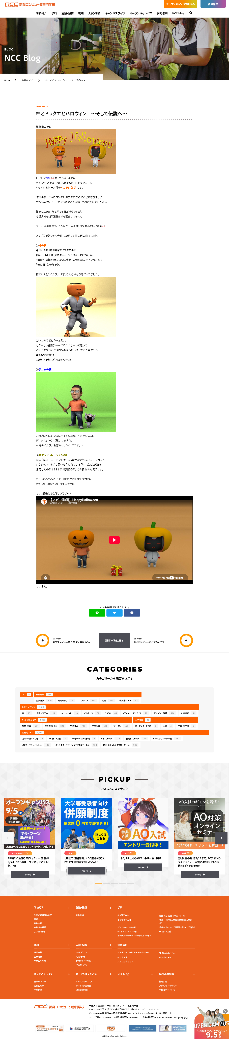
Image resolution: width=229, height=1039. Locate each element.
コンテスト (87, 700)
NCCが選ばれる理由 (43, 914)
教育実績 (43, 694)
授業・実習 (30, 725)
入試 (167, 725)
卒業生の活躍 (40, 960)
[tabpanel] (30, 838)
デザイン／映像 (164, 713)
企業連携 (43, 700)
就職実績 (38, 952)
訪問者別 (162, 13)
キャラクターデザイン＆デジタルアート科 (76, 744)
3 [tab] (114, 883)
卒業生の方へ (165, 957)
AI (26, 713)
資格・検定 (65, 700)
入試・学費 (94, 13)
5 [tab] (130, 883)
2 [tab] (106, 883)
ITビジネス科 (57, 738)
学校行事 (99, 725)
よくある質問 (39, 931)
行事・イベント (40, 981)
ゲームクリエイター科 (127, 927)
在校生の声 (39, 985)
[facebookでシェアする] (132, 613)
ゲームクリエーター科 (166, 738)
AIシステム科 (110, 738)
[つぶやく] (114, 613)
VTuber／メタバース (135, 713)
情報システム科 (136, 738)
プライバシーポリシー (168, 985)
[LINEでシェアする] (97, 613)
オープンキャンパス (141, 13)
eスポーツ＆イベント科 (35, 744)
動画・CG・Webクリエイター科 (172, 915)
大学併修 (188, 713)
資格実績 (38, 923)
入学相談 (142, 719)
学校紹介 (41, 13)
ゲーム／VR (69, 713)
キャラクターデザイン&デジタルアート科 (135, 935)
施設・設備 (68, 13)
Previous (8, 838)
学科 (54, 13)
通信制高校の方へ (167, 953)
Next (221, 838)
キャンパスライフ (115, 13)
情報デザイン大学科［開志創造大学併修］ (177, 927)
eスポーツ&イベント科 (127, 931)
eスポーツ (91, 713)
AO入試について (83, 952)
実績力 (37, 919)
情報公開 (163, 981)
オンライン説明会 (83, 985)
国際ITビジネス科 (32, 738)
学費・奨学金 (186, 725)
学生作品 (77, 725)
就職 (81, 13)
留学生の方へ (124, 957)
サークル (120, 725)
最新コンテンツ (33, 707)
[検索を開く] (191, 13)
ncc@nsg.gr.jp (181, 1017)
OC (26, 694)
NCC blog (178, 13)
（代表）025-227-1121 (103, 1017)
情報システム (45, 713)
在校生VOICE (54, 725)
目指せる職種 (40, 927)
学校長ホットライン (167, 989)
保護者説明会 (82, 989)
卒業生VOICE (128, 700)
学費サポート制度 (83, 960)
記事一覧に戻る (114, 640)
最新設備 (80, 914)
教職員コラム (32, 732)
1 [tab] (98, 883)
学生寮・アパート (83, 964)
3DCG (111, 713)
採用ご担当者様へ (125, 961)
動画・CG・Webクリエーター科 (120, 744)
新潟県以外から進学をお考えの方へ (133, 952)
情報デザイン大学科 (83, 738)
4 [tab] (122, 883)
